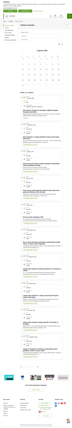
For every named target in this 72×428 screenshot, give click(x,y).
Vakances (5, 403)
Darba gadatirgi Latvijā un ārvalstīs (30, 144)
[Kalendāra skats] (59, 44)
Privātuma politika (24, 403)
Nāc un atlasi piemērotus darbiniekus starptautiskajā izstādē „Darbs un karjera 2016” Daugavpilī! (41, 243)
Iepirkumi (5, 411)
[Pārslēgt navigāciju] (69, 16)
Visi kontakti (46, 416)
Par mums (5, 415)
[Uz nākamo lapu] (40, 367)
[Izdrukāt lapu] (66, 24)
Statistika (7, 37)
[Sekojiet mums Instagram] (65, 403)
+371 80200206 (44, 403)
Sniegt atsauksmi (36, 389)
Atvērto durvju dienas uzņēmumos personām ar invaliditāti (9, 407)
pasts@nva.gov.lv (44, 405)
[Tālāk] (66, 377)
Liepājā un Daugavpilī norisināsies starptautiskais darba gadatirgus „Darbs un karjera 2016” (40, 350)
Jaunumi (7, 27)
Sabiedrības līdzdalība (10, 35)
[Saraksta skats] (62, 44)
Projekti (5, 413)
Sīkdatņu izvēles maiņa (25, 409)
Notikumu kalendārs (9, 25)
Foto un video (8, 32)
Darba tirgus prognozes (10, 40)
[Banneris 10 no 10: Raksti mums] (49, 377)
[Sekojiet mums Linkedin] (56, 406)
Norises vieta (24, 39)
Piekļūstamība (23, 405)
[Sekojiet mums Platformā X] (59, 403)
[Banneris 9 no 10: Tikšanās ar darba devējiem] (36, 377)
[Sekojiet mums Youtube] (62, 403)
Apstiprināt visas (25, 11)
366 (38, 366)
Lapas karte (23, 407)
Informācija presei (9, 30)
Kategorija (24, 36)
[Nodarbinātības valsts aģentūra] (10, 16)
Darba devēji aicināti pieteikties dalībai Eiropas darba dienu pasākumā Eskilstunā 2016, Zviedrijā (41, 191)
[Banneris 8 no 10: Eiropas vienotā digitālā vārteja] (22, 377)
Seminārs (25, 118)
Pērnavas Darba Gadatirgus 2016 (33, 217)
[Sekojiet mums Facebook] (56, 403)
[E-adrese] (41, 412)
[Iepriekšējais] (5, 377)
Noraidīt (10, 11)
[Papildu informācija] (49, 403)
